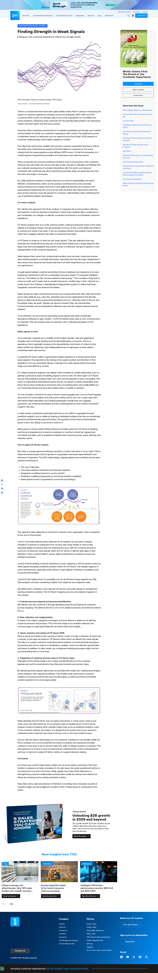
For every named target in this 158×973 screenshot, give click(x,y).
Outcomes (63, 937)
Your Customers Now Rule (133, 162)
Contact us (141, 15)
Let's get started (130, 924)
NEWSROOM (136, 12)
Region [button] (133, 15)
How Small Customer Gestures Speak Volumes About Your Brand (137, 173)
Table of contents (138, 90)
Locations (62, 934)
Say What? (127, 151)
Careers (62, 924)
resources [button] (109, 16)
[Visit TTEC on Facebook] (140, 957)
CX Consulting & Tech (66, 944)
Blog (99, 16)
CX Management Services (68, 940)
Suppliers (90, 947)
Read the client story (50, 896)
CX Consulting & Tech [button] (64, 16)
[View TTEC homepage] (15, 15)
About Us (62, 927)
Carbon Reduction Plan (95, 940)
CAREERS (145, 12)
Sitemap (90, 944)
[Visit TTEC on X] (134, 957)
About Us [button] (90, 16)
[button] (10, 904)
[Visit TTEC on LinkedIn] (121, 957)
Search (129, 15)
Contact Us (20, 950)
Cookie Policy (91, 927)
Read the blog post (9, 896)
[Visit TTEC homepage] (15, 921)
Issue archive (138, 95)
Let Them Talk (128, 121)
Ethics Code (91, 934)
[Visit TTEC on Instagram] (146, 957)
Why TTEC (26, 16)
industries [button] (80, 16)
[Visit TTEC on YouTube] (127, 957)
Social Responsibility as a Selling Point (137, 110)
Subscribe (138, 84)
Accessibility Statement (95, 930)
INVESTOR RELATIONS (124, 12)
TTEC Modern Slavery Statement (98, 937)
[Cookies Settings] (2, 968)
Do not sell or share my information (99, 950)
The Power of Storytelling (132, 179)
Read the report (80, 836)
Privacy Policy (92, 924)
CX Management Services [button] (42, 16)
